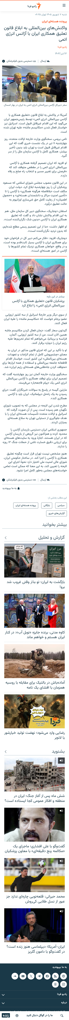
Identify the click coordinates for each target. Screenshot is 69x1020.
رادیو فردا (62, 47)
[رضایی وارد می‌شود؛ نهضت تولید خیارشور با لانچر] (34, 711)
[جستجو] (62, 1015)
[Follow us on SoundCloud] (15, 976)
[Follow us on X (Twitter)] (31, 976)
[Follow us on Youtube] (22, 976)
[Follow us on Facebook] (47, 976)
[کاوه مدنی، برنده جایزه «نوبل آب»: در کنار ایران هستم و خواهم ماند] (34, 611)
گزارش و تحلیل (51, 538)
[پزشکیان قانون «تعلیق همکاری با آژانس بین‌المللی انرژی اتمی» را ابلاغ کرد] (34, 276)
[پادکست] (17, 1015)
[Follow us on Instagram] (63, 984)
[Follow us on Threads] (55, 984)
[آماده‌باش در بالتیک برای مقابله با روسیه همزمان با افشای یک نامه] (34, 661)
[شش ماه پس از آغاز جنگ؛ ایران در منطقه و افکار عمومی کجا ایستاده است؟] (34, 774)
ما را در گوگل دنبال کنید (39, 1015)
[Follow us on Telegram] (39, 976)
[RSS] (55, 976)
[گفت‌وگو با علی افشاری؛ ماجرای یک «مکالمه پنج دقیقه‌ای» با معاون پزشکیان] (34, 825)
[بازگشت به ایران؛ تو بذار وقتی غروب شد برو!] (34, 561)
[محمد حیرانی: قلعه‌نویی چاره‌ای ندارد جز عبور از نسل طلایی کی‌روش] (34, 875)
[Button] (45, 61)
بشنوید (58, 751)
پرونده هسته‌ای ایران (54, 21)
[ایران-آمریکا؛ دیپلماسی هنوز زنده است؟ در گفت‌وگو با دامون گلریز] (34, 925)
